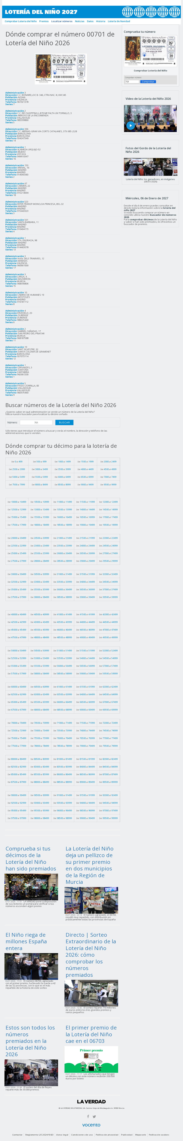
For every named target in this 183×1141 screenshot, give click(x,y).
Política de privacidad (107, 1135)
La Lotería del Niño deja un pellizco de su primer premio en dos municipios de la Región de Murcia (89, 865)
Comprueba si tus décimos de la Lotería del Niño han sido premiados (31, 858)
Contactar (17, 1135)
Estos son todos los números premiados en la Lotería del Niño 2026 (30, 1041)
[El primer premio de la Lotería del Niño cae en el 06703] (92, 1059)
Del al (16, 461)
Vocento (91, 1125)
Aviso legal (62, 1135)
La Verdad (91, 1102)
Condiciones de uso (82, 1135)
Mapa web (140, 1135)
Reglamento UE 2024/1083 (39, 1135)
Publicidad (126, 1135)
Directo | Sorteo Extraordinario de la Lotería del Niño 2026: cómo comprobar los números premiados (91, 954)
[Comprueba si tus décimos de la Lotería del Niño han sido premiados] (32, 886)
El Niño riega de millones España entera (26, 941)
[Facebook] (88, 1116)
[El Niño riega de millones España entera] (32, 966)
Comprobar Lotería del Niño (150, 70)
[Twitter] (94, 1116)
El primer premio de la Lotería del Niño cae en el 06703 (91, 1034)
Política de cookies (159, 1135)
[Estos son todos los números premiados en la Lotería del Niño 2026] (32, 1072)
